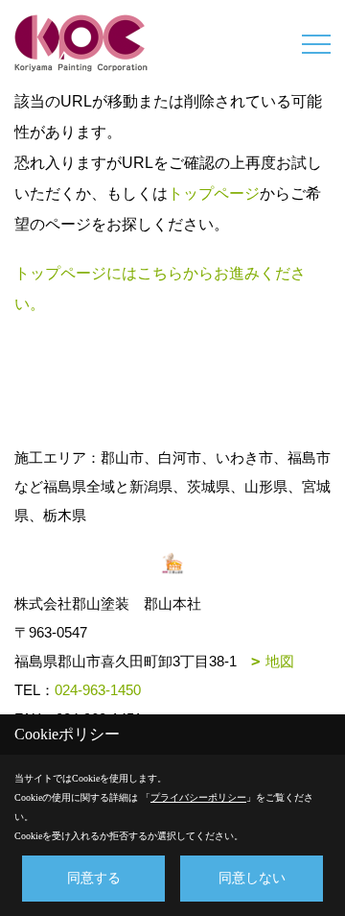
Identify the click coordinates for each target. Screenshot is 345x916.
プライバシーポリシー (198, 797)
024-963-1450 (98, 690)
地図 (279, 661)
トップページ (214, 193)
